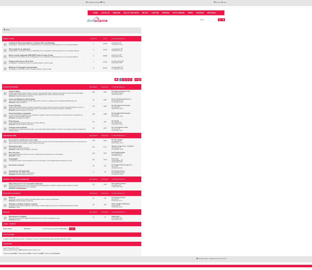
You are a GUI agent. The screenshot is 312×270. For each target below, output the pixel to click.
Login (5, 224)
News (190, 13)
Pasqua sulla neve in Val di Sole (21, 61)
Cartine (155, 13)
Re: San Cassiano (117, 139)
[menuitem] (102, 2)
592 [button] (136, 79)
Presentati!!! (13, 159)
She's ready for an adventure (19, 49)
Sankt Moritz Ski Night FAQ (19, 171)
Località (105, 13)
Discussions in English (17, 216)
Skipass (165, 13)
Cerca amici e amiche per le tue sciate (23, 140)
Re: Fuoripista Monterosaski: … (122, 113)
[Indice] (97, 19)
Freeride (200, 13)
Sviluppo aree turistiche (18, 127)
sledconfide (116, 154)
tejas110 (115, 205)
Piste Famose (14, 121)
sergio (18, 102)
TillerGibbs (116, 218)
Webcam (116, 13)
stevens (115, 129)
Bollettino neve (131, 13)
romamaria (116, 122)
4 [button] (128, 79)
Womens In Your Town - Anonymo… (123, 146)
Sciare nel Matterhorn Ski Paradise (22, 99)
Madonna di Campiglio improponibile (23, 67)
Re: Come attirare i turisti (120, 127)
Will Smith (56, 253)
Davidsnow (23, 102)
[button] (116, 79)
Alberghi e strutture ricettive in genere (23, 204)
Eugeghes (14, 63)
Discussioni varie (9, 135)
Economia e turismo (16, 165)
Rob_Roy (30, 96)
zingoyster (14, 44)
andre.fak (116, 147)
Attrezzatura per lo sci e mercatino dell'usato (65, 44)
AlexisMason (117, 160)
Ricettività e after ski (11, 193)
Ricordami (63, 228)
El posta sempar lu (21, 96)
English (6, 212)
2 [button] (123, 79)
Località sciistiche (38, 63)
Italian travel (115, 216)
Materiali (211, 13)
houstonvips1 (117, 100)
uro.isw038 (26, 118)
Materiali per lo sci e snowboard (41, 44)
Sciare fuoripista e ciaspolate (20, 113)
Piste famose (179, 13)
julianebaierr (14, 50)
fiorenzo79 (14, 57)
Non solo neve (14, 153)
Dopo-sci (12, 198)
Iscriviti (13, 224)
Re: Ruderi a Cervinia (118, 197)
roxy (114, 166)
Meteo (145, 13)
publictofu (116, 141)
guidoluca (116, 43)
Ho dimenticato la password (51, 228)
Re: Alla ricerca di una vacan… (121, 105)
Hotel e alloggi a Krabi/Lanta (121, 204)
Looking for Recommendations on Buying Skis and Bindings (32, 43)
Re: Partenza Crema (118, 171)
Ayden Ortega (117, 61)
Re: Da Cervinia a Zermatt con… (122, 99)
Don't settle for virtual (119, 183)
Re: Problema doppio (118, 152)
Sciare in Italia (48, 63)
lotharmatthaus (21, 188)
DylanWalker (117, 67)
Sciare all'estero (15, 105)
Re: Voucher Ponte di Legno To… (122, 165)
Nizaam (115, 107)
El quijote (13, 69)
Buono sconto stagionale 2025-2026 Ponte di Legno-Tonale (31, 55)
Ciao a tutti (115, 159)
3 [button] (125, 79)
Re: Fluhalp (115, 121)
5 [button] (131, 79)
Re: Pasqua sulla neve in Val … (121, 91)
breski (115, 199)
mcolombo (19, 118)
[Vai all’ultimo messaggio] (120, 43)
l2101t (115, 114)
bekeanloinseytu (118, 172)
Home (95, 13)
